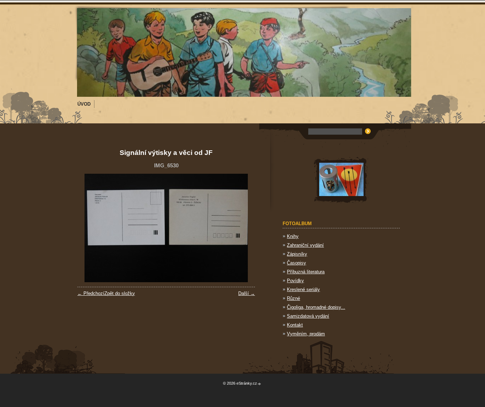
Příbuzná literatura (306, 271)
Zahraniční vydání (305, 245)
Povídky (295, 280)
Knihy (293, 236)
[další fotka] (243, 228)
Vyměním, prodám (306, 333)
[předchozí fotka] (89, 228)
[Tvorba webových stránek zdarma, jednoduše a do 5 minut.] (259, 383)
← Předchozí (90, 293)
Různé (293, 298)
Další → (246, 293)
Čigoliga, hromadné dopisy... (316, 307)
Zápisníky (297, 254)
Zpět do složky (119, 293)
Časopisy (296, 263)
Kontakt (295, 325)
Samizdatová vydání (308, 316)
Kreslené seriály (303, 289)
